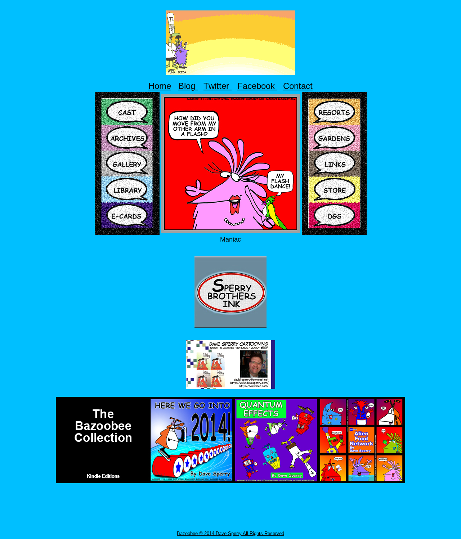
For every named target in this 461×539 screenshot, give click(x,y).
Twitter (217, 86)
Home (159, 86)
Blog (188, 86)
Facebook (257, 86)
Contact (298, 86)
